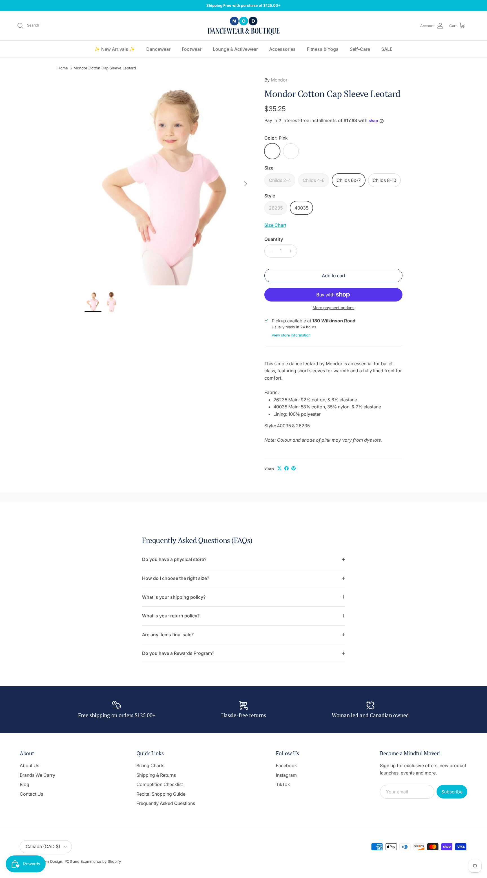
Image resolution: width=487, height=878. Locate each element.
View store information (291, 335)
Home (62, 68)
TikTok (283, 784)
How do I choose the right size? (175, 578)
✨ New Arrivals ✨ (114, 49)
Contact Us (31, 794)
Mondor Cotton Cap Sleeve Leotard (105, 68)
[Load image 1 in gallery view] (168, 180)
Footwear (192, 49)
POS (68, 861)
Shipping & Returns (156, 775)
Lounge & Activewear (235, 49)
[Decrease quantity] (270, 251)
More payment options (333, 307)
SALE (387, 49)
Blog (24, 784)
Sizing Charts (150, 765)
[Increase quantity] (292, 251)
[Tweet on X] (279, 468)
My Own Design (48, 861)
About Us (29, 765)
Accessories (282, 49)
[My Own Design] (244, 26)
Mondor (279, 80)
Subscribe (451, 792)
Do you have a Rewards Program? (178, 653)
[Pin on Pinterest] (293, 468)
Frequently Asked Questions (165, 803)
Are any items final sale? (168, 634)
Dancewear (158, 49)
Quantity (273, 239)
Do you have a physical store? (174, 559)
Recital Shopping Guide (160, 794)
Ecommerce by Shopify (101, 861)
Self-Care (360, 49)
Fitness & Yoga (322, 49)
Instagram (286, 775)
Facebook (286, 765)
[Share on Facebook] (286, 468)
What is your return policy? (171, 616)
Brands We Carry (37, 775)
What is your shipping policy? (173, 597)
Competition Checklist (159, 784)
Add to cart (333, 275)
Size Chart (275, 225)
